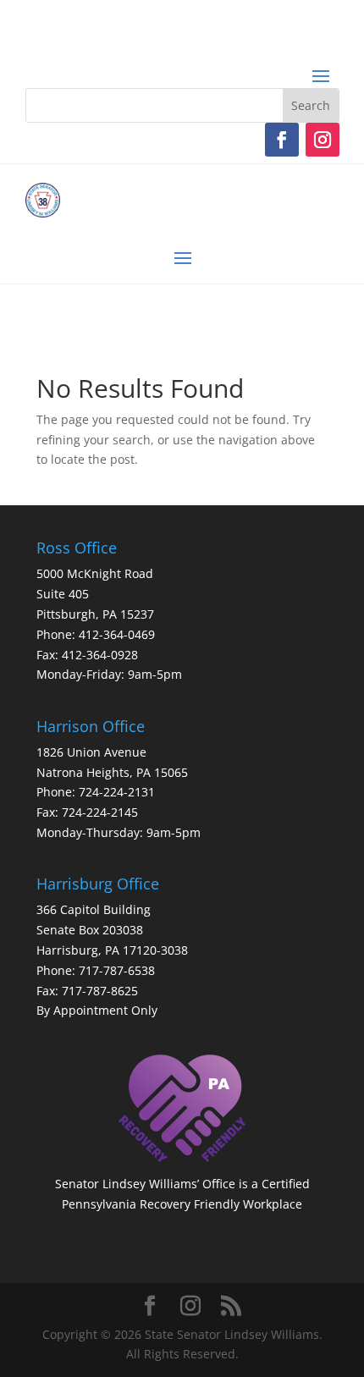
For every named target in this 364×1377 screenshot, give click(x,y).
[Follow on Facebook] (282, 140)
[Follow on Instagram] (322, 140)
